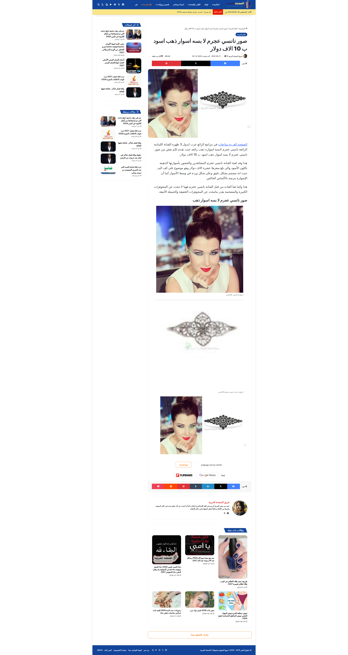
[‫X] (224, 513)
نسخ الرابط (183, 465)
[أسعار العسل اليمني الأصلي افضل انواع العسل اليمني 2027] (133, 65)
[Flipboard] (184, 475)
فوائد (206, 5)
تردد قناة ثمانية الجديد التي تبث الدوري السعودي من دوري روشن (131, 170)
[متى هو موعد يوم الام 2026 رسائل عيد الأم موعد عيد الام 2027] (199, 545)
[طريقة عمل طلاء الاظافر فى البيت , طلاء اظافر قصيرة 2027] (232, 557)
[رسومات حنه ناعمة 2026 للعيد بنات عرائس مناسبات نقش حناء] (166, 599)
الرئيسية (242, 28)
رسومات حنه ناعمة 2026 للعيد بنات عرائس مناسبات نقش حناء (167, 611)
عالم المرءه (147, 5)
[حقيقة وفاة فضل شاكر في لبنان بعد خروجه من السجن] (108, 159)
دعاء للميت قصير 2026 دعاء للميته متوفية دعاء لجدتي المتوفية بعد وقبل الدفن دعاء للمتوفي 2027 (167, 569)
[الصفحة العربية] (238, 4)
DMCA (100, 650)
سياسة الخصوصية (120, 650)
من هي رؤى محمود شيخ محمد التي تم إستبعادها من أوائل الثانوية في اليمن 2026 (112, 34)
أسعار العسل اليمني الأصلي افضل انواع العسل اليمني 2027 (113, 63)
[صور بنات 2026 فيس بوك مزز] (199, 599)
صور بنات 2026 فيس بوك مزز (202, 610)
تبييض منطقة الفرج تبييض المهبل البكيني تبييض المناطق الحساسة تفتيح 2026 (232, 615)
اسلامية (217, 5)
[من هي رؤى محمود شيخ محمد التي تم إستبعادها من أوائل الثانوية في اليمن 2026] (133, 34)
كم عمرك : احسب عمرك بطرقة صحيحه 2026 (194, 12)
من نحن (146, 650)
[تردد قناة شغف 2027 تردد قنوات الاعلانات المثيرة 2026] (133, 80)
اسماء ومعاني (178, 5)
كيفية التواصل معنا (135, 650)
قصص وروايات (163, 5)
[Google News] (208, 475)
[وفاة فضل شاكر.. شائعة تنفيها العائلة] (133, 92)
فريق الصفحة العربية (235, 56)
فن (136, 5)
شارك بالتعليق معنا (200, 634)
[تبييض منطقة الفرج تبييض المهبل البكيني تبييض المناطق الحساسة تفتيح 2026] (232, 600)
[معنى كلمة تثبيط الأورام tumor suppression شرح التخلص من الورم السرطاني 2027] (133, 47)
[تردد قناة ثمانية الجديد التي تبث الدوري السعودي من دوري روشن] (108, 170)
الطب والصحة (194, 5)
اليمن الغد (108, 650)
